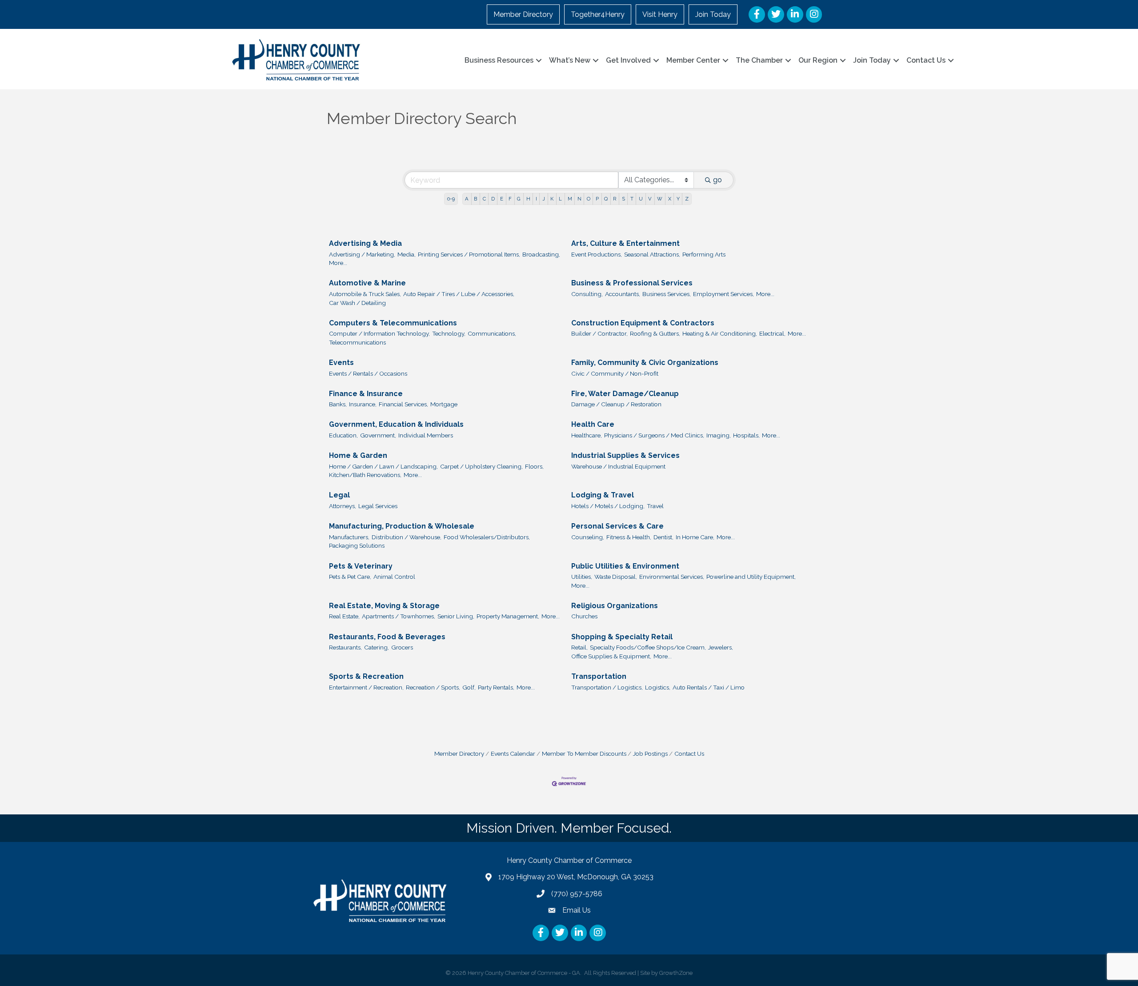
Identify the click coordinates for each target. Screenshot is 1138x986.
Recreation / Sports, (433, 687)
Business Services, (666, 293)
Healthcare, (586, 435)
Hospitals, (746, 435)
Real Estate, (344, 616)
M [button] (570, 199)
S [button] (623, 199)
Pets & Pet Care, (350, 576)
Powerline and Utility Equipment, (751, 576)
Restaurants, (345, 647)
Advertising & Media (365, 243)
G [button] (519, 199)
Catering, (376, 647)
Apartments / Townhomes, (398, 616)
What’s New (569, 60)
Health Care (592, 424)
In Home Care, (695, 537)
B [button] (475, 199)
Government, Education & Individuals (396, 424)
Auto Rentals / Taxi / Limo (709, 687)
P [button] (597, 199)
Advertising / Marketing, (362, 254)
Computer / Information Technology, (379, 333)
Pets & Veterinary (361, 566)
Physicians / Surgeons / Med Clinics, (654, 435)
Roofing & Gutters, (655, 333)
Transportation (598, 676)
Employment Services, (723, 293)
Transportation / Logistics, (607, 687)
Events (341, 362)
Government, (378, 435)
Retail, (579, 647)
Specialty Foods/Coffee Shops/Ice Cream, (648, 647)
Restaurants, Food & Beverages (387, 637)
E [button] (501, 199)
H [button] (528, 199)
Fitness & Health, (628, 537)
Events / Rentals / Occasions (368, 373)
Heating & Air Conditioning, (719, 333)
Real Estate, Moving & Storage (384, 605)
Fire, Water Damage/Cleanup (625, 393)
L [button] (560, 199)
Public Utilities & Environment (625, 566)
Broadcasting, (541, 254)
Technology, (448, 333)
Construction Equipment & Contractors (642, 323)
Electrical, (772, 333)
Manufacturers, (349, 537)
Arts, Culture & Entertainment (625, 243)
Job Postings (650, 753)
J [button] (543, 199)
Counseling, (587, 537)
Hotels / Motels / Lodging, (608, 505)
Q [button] (606, 199)
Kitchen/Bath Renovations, (365, 474)
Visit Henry (659, 14)
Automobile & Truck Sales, (365, 293)
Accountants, (622, 293)
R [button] (614, 199)
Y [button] (678, 199)
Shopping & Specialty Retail (622, 637)
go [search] (717, 180)
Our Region (817, 60)
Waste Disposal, (615, 576)
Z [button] (687, 199)
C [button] (484, 199)
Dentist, (663, 537)
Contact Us (926, 60)
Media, (406, 254)
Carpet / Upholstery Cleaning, (481, 466)
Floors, (534, 466)
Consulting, (587, 293)
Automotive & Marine (367, 283)
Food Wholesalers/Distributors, (487, 537)
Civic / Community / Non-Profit (614, 373)
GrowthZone (676, 973)
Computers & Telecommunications (393, 323)
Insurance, (363, 404)
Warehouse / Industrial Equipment (618, 466)
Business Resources (499, 60)
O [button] (588, 199)
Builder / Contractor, (599, 333)
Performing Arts (703, 254)
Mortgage (443, 404)
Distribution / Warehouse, (406, 537)
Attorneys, (342, 505)
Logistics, (657, 687)
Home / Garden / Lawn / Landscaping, (383, 466)
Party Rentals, (496, 687)
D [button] (493, 199)
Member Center (693, 60)
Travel (655, 505)
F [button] (510, 199)
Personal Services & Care (617, 526)
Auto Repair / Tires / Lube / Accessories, (458, 293)
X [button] (669, 199)
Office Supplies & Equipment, (611, 656)
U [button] (641, 199)
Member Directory (523, 14)
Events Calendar (513, 753)
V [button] (650, 199)
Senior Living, (455, 616)
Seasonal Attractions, (652, 254)
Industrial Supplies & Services (625, 455)
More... (338, 262)
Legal (339, 495)
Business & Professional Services (632, 283)
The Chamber (759, 60)
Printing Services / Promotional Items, (469, 254)
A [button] (467, 199)
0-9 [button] (451, 199)
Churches (584, 616)
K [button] (551, 199)
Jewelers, (720, 647)
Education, (343, 435)
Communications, (492, 333)
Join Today (713, 14)
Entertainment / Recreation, (366, 687)
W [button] (659, 199)
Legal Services (377, 505)
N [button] (579, 199)
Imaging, (718, 435)
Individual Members (425, 435)
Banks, (338, 404)
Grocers (402, 647)
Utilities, (581, 576)
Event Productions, (596, 254)
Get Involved (628, 60)
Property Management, (508, 616)
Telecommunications (357, 342)
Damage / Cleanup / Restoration (616, 404)
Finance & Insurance (366, 393)
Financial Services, (403, 404)
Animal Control (394, 576)
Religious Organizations (614, 605)
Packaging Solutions (357, 545)
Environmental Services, (671, 576)
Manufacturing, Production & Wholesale (401, 526)
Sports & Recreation (366, 676)
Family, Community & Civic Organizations (644, 362)
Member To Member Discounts (584, 753)
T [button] (631, 199)
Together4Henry (598, 14)
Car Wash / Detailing (357, 302)
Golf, (469, 687)
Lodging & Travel (602, 495)
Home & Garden (358, 455)
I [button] (536, 199)
